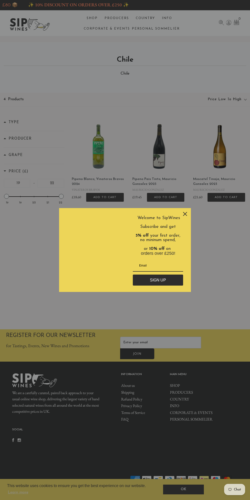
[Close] (185, 214)
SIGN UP (158, 280)
